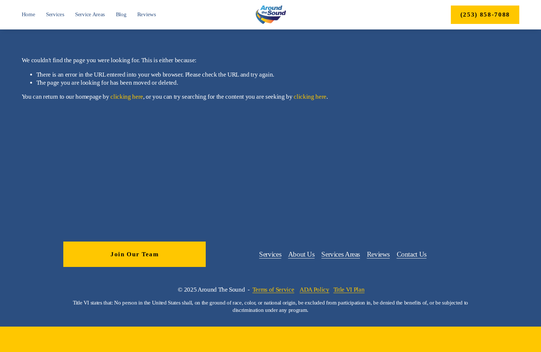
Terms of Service (273, 289)
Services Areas (340, 254)
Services (55, 14)
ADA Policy (314, 289)
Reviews (146, 14)
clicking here (126, 96)
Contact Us (412, 254)
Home (28, 14)
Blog (121, 14)
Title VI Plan (349, 289)
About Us (301, 254)
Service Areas (90, 14)
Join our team (134, 254)
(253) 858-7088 (485, 14)
